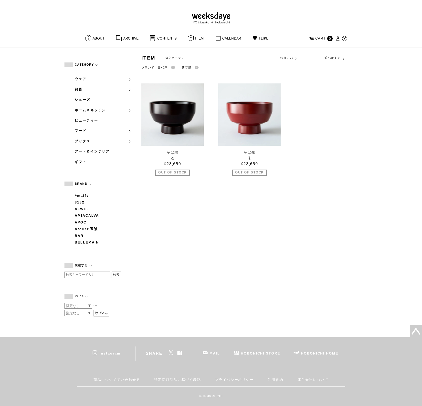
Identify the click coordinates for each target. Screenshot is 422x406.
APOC (80, 222)
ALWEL (82, 209)
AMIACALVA (87, 215)
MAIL (215, 353)
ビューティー (86, 120)
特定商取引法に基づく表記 (177, 380)
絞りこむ (287, 58)
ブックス (82, 141)
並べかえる (332, 58)
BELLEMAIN (87, 242)
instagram (109, 353)
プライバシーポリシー (234, 380)
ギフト (80, 162)
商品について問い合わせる (117, 380)
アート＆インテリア (92, 151)
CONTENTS (167, 38)
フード (80, 130)
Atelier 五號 (86, 229)
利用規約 (276, 380)
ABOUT (99, 38)
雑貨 (79, 89)
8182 (79, 202)
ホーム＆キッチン (90, 110)
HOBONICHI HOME (319, 353)
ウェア (80, 79)
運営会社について (312, 380)
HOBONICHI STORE (260, 353)
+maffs (82, 195)
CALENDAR (231, 38)
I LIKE (263, 38)
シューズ (82, 100)
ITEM (199, 38)
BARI (80, 236)
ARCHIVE (130, 38)
